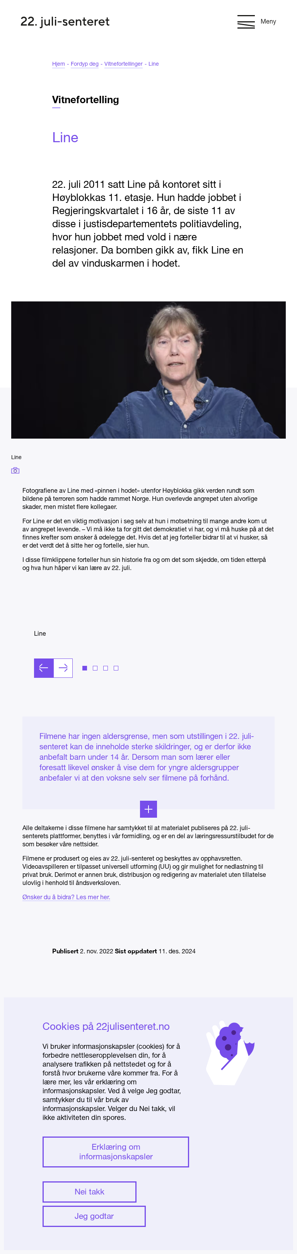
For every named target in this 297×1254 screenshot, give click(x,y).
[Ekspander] (148, 809)
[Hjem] (65, 23)
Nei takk (89, 1192)
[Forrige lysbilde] (43, 668)
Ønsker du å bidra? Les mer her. (66, 897)
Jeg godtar (94, 1216)
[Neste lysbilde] (63, 668)
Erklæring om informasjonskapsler (116, 1152)
